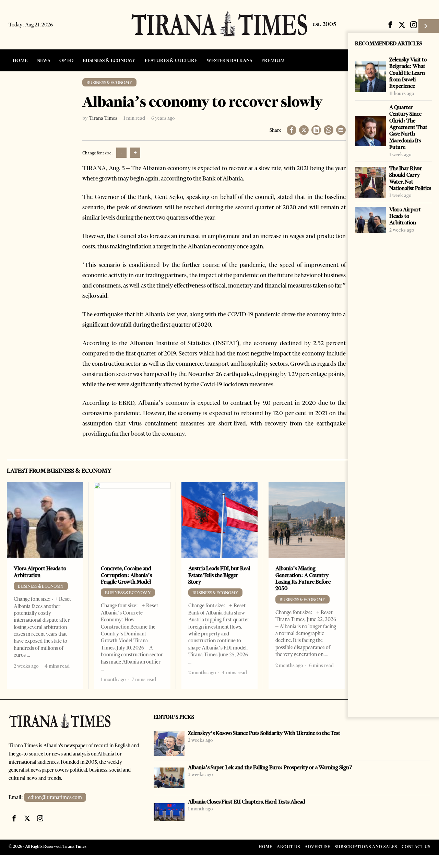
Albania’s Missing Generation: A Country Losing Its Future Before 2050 (303, 578)
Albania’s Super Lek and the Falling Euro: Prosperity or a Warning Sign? (270, 767)
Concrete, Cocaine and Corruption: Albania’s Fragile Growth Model (126, 575)
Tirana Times (103, 118)
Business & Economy (109, 82)
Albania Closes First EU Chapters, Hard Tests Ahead (246, 801)
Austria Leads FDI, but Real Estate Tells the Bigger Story (219, 575)
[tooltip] (390, 25)
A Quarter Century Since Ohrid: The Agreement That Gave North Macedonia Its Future (408, 127)
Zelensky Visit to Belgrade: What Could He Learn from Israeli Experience (408, 72)
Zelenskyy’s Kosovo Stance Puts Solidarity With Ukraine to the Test (264, 733)
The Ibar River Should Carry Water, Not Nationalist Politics (410, 178)
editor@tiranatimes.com (55, 797)
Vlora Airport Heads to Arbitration (405, 216)
